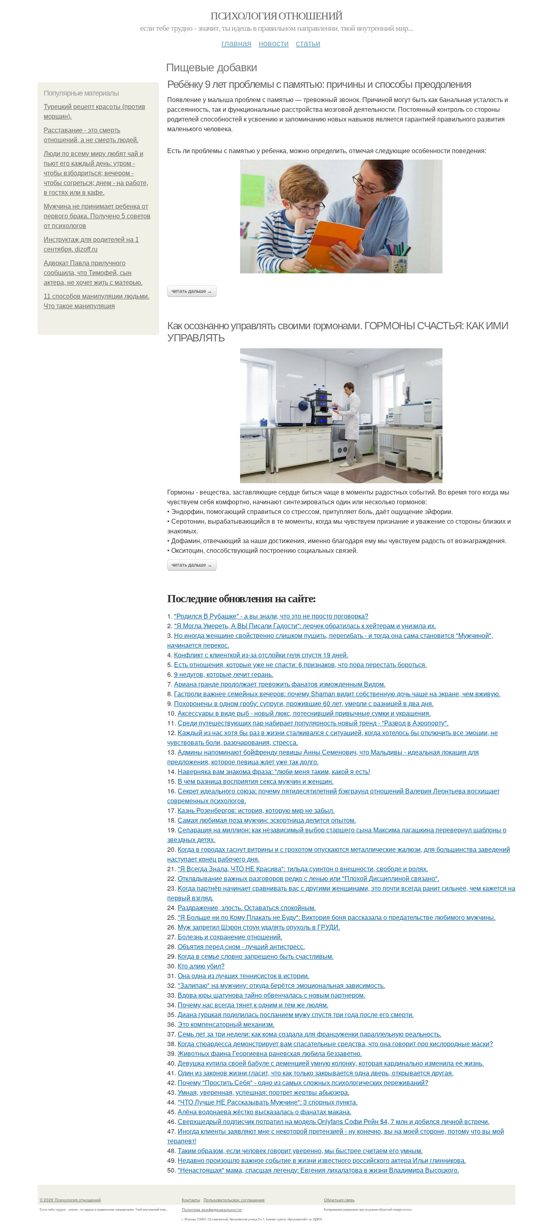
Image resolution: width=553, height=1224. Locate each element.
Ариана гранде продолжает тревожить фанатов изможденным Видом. (279, 684)
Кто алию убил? (201, 965)
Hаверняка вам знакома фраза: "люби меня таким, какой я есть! (274, 771)
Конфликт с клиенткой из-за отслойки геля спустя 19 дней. (261, 654)
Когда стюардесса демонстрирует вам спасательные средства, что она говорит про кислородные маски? (335, 1043)
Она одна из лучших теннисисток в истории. (243, 975)
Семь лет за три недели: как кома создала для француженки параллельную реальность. (309, 1033)
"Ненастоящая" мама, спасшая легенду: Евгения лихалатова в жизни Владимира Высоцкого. (318, 1170)
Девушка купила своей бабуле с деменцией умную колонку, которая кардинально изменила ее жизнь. (331, 1063)
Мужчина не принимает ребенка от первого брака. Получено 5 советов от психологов (97, 216)
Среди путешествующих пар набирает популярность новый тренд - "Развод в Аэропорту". (313, 722)
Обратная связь (339, 1200)
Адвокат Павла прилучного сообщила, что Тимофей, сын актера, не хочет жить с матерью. (93, 273)
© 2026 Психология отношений (70, 1200)
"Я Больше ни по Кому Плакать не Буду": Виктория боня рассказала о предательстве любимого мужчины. (337, 917)
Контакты (191, 1200)
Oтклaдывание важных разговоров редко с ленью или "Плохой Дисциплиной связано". (308, 878)
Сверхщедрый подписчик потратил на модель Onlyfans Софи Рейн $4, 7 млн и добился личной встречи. (333, 1121)
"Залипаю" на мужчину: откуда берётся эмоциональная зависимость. (281, 985)
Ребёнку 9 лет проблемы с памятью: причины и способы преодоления (319, 84)
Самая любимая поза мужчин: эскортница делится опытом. (267, 820)
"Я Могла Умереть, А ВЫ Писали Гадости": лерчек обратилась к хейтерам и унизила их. (305, 625)
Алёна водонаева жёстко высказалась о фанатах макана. (264, 1111)
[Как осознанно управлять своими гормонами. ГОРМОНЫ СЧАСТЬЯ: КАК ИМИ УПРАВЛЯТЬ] (341, 415)
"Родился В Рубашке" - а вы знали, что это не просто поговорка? (271, 616)
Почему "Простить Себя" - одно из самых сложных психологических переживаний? (303, 1082)
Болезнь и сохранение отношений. (230, 936)
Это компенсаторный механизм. (226, 1024)
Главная (236, 43)
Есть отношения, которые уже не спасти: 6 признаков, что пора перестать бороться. (300, 664)
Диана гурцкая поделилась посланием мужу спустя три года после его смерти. (296, 1014)
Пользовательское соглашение (234, 1200)
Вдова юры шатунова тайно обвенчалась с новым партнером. (271, 995)
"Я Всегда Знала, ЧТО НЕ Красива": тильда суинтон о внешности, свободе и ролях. (303, 868)
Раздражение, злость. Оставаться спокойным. (247, 907)
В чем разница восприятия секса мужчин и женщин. (256, 781)
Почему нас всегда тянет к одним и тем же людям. (253, 1004)
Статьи (308, 43)
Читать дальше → (192, 291)
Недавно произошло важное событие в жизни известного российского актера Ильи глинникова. (322, 1160)
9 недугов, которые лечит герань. (223, 674)
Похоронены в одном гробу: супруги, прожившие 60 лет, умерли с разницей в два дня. (304, 703)
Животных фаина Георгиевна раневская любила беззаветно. (270, 1053)
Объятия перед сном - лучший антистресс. (241, 946)
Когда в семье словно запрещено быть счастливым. (256, 956)
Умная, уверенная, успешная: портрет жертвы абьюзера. (263, 1092)
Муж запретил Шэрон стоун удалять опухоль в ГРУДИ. (259, 927)
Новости (274, 43)
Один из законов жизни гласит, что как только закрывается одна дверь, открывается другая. (315, 1072)
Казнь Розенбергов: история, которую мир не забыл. (256, 810)
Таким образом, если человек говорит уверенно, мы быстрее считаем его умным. (300, 1150)
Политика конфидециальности (212, 1209)
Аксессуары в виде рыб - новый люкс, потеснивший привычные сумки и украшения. (304, 713)
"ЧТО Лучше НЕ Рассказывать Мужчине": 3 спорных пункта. (267, 1102)
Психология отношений (276, 15)
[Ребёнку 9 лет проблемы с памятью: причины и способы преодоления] (341, 216)
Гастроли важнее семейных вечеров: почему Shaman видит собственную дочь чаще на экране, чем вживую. (337, 693)
